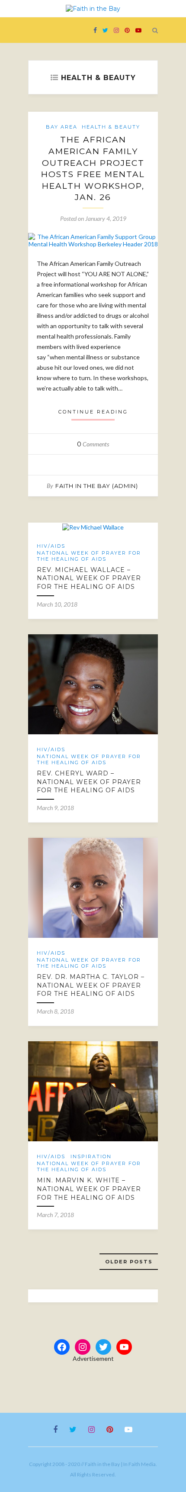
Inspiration (91, 1156)
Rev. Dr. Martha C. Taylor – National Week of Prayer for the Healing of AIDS (90, 985)
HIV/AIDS (51, 546)
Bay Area (61, 127)
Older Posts (129, 1262)
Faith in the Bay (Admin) (96, 485)
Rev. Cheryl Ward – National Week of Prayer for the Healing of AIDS (89, 781)
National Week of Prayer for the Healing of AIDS (89, 556)
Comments (93, 444)
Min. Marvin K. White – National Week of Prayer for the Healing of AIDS (89, 1188)
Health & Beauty (111, 127)
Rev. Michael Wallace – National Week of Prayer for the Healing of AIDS (89, 578)
